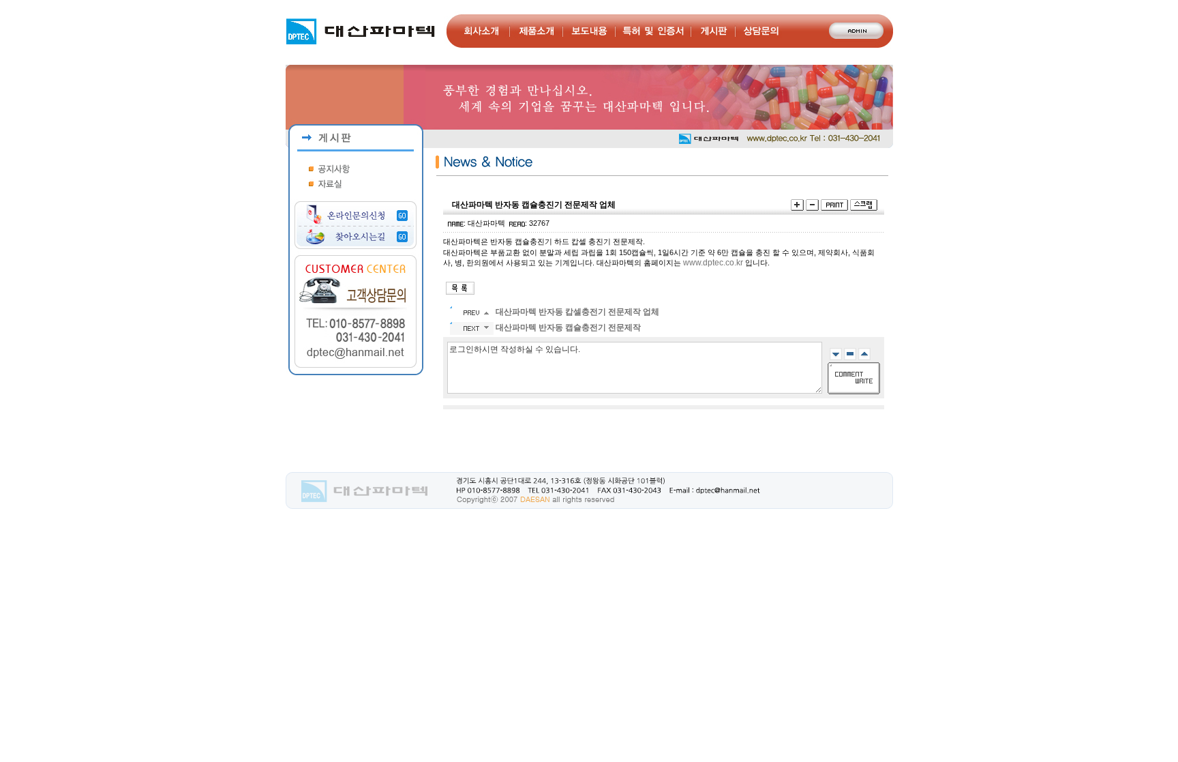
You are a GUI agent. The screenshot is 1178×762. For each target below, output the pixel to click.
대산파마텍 (486, 223)
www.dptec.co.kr (713, 262)
